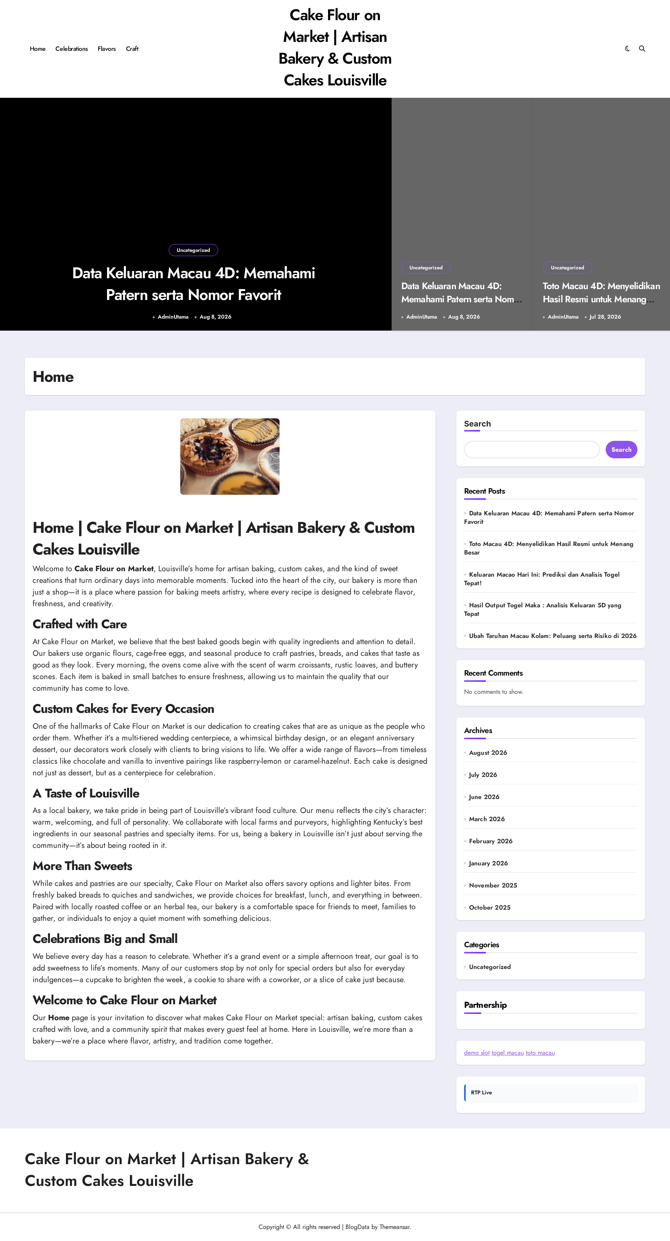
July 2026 (483, 775)
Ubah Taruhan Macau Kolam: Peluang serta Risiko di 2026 (553, 635)
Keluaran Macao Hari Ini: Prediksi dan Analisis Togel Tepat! (542, 579)
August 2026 (488, 753)
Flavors (107, 48)
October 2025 (490, 907)
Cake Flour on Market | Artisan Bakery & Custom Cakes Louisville (334, 47)
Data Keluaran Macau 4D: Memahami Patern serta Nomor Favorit (193, 284)
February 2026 (491, 841)
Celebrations (71, 48)
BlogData (357, 1226)
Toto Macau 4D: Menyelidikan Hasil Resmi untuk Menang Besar (601, 299)
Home (38, 48)
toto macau (540, 1052)
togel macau (508, 1052)
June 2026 (484, 797)
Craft (132, 48)
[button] (378, 215)
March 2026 (487, 819)
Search (477, 423)
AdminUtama (173, 317)
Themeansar (394, 1226)
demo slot (477, 1052)
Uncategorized (193, 250)
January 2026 (488, 863)
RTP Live (481, 1092)
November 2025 (493, 885)
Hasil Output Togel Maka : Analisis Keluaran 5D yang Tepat (543, 609)
